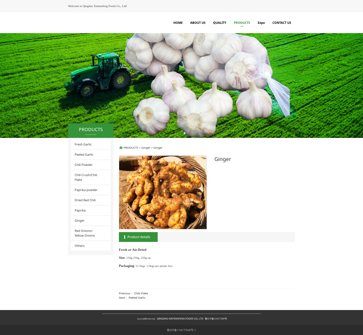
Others (80, 246)
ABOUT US (198, 23)
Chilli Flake (141, 293)
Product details (138, 237)
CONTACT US (281, 23)
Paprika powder (86, 190)
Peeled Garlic (84, 154)
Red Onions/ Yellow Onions (85, 233)
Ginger (80, 220)
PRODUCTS (242, 23)
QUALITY (219, 23)
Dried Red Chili (85, 200)
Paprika (80, 210)
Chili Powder (84, 165)
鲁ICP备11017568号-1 (181, 330)
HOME (178, 23)
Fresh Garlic (83, 144)
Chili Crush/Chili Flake (86, 177)
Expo (261, 23)
